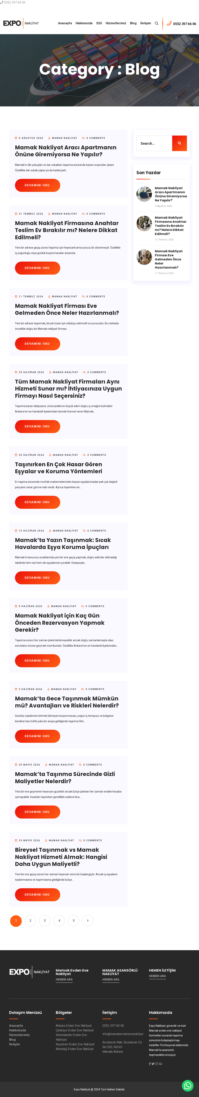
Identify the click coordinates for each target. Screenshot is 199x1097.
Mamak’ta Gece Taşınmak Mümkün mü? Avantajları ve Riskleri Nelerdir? (67, 702)
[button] (188, 1086)
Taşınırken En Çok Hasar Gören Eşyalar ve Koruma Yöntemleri (58, 468)
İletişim (145, 23)
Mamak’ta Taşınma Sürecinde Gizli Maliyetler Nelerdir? (65, 777)
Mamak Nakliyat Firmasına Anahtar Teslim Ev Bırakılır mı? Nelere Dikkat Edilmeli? (67, 230)
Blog (133, 23)
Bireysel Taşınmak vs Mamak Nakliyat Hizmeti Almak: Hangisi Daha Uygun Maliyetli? (61, 857)
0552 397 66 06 (113, 1025)
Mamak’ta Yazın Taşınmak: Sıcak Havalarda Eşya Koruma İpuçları (63, 543)
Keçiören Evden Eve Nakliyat (75, 1044)
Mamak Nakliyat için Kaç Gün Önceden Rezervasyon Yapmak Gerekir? (60, 623)
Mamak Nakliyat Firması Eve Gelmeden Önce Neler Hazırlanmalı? (67, 309)
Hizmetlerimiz (116, 23)
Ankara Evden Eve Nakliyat (74, 1025)
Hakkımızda (84, 23)
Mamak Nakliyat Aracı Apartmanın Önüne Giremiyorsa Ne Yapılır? (65, 151)
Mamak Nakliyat (64, 138)
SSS (99, 23)
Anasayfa (65, 23)
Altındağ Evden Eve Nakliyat (74, 1049)
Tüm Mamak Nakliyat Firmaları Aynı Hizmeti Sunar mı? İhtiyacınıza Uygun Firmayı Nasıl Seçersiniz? (68, 389)
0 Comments (95, 138)
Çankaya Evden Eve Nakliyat (75, 1030)
